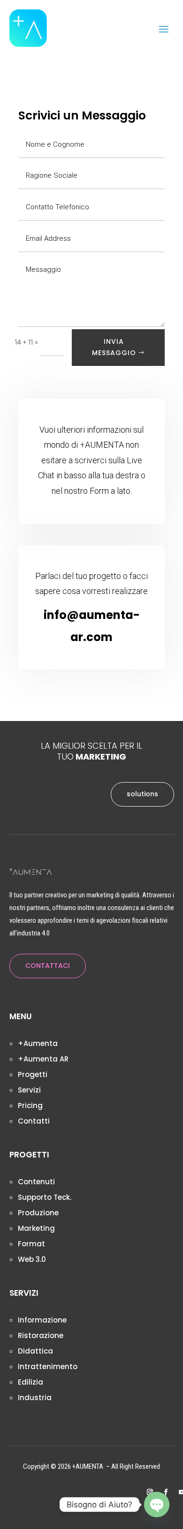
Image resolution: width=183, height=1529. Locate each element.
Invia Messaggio (114, 347)
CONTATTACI (47, 965)
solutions (142, 794)
